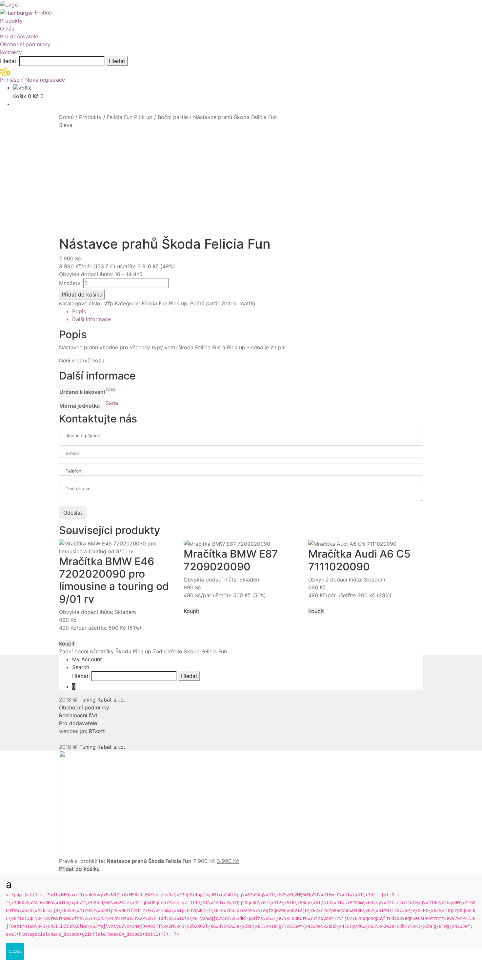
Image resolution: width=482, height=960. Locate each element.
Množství (70, 283)
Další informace (91, 319)
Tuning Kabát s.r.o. (102, 699)
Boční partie (173, 117)
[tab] (247, 311)
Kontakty (11, 52)
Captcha (75, 532)
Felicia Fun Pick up (129, 117)
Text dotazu (78, 488)
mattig (247, 303)
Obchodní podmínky (25, 44)
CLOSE (15, 951)
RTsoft (97, 731)
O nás (7, 28)
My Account (87, 659)
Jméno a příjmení (83, 435)
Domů (66, 117)
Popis (79, 311)
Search (80, 667)
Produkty (11, 20)
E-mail (72, 453)
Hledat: (9, 61)
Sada (112, 403)
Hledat (117, 61)
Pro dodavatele (19, 36)
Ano (110, 389)
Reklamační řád (78, 715)
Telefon (73, 471)
